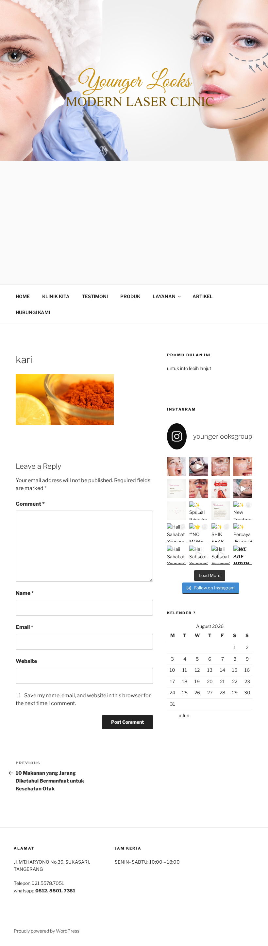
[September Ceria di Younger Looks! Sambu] (242, 466)
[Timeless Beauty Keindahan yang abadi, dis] (220, 466)
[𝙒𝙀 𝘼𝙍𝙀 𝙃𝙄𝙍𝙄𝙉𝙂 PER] (242, 555)
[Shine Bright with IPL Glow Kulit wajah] (198, 466)
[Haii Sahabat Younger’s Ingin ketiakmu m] (220, 555)
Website (26, 661)
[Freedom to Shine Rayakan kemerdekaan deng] (220, 488)
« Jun (184, 715)
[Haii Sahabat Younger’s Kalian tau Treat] (198, 555)
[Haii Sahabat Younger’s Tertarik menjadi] (176, 555)
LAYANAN (164, 296)
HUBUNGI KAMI (33, 312)
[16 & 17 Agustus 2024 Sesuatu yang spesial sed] (176, 510)
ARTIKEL (203, 296)
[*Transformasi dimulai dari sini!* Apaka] (220, 510)
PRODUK (130, 296)
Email (24, 627)
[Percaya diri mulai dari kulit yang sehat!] (242, 532)
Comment (30, 504)
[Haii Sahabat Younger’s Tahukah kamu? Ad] (176, 532)
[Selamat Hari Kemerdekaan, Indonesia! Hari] (198, 488)
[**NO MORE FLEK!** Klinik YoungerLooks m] (198, 532)
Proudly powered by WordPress (46, 931)
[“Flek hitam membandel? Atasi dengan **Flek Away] (242, 488)
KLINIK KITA (56, 296)
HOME (23, 296)
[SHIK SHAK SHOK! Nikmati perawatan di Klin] (220, 532)
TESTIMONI (95, 296)
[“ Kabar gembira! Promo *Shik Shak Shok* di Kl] (176, 466)
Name (25, 593)
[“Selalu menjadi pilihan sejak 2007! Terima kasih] (176, 488)
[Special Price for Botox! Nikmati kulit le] (198, 510)
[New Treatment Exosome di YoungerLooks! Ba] (242, 510)
